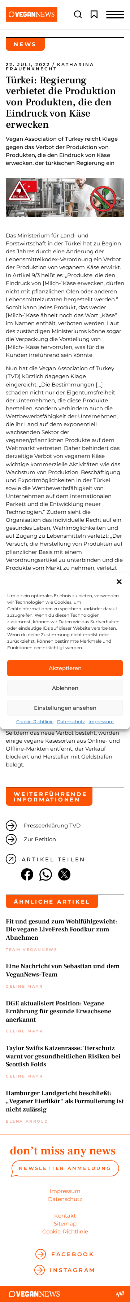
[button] (119, 581)
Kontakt (65, 1215)
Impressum (101, 722)
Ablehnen (65, 688)
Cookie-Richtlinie (34, 722)
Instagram (73, 1270)
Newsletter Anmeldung (65, 1168)
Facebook (73, 1254)
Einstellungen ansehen (65, 707)
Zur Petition (40, 839)
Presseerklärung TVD (52, 825)
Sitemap (65, 1223)
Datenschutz (71, 722)
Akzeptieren (65, 668)
